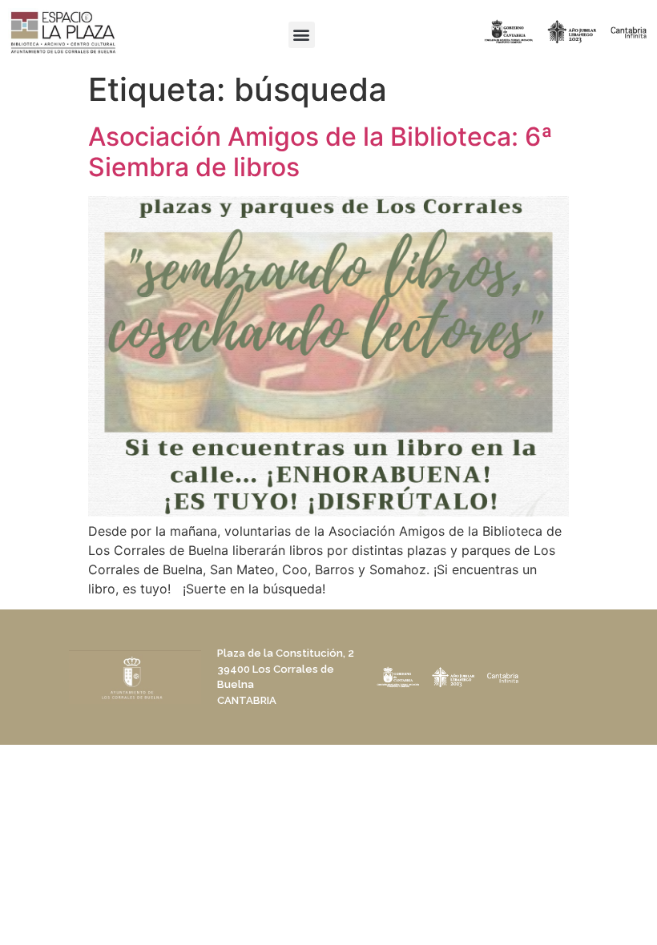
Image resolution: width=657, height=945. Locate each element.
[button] (301, 35)
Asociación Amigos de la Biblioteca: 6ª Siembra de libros (320, 152)
